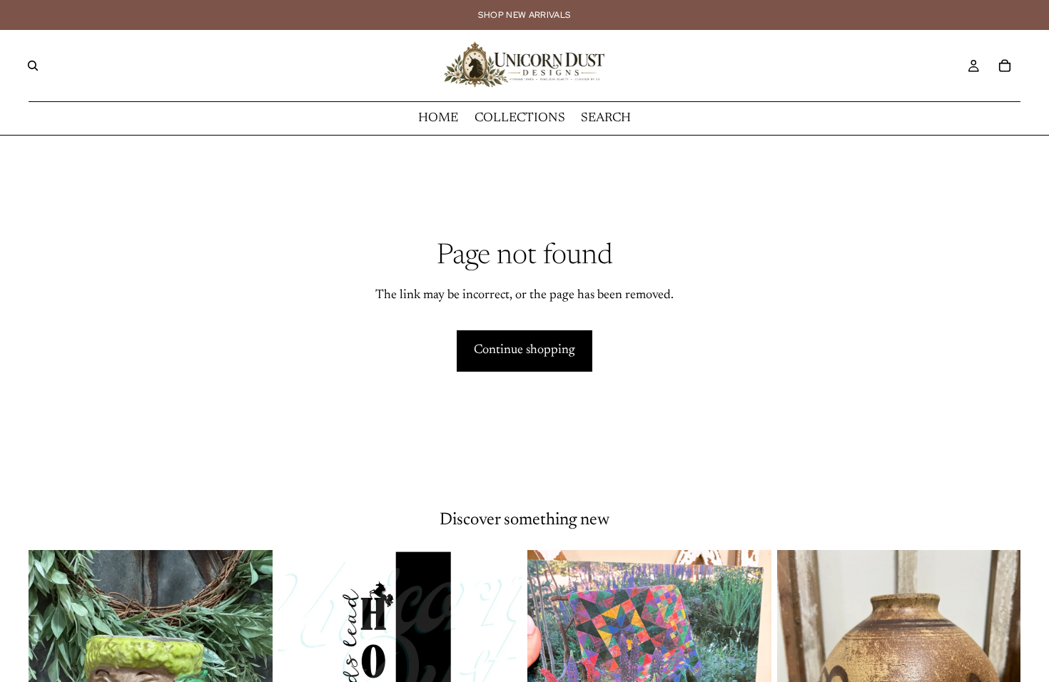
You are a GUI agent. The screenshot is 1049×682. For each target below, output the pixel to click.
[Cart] (1004, 65)
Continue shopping (524, 350)
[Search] (33, 65)
